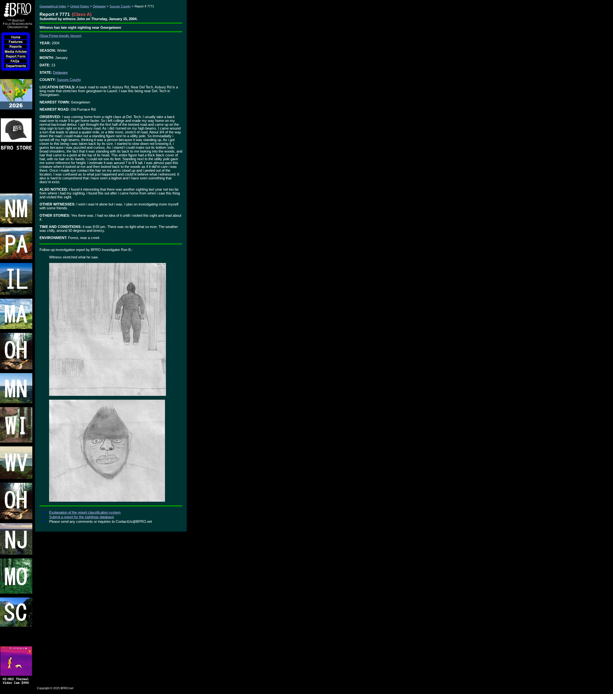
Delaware (99, 6)
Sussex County (120, 6)
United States (79, 6)
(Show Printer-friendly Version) (60, 36)
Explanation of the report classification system (85, 512)
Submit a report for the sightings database (81, 517)
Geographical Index (53, 6)
